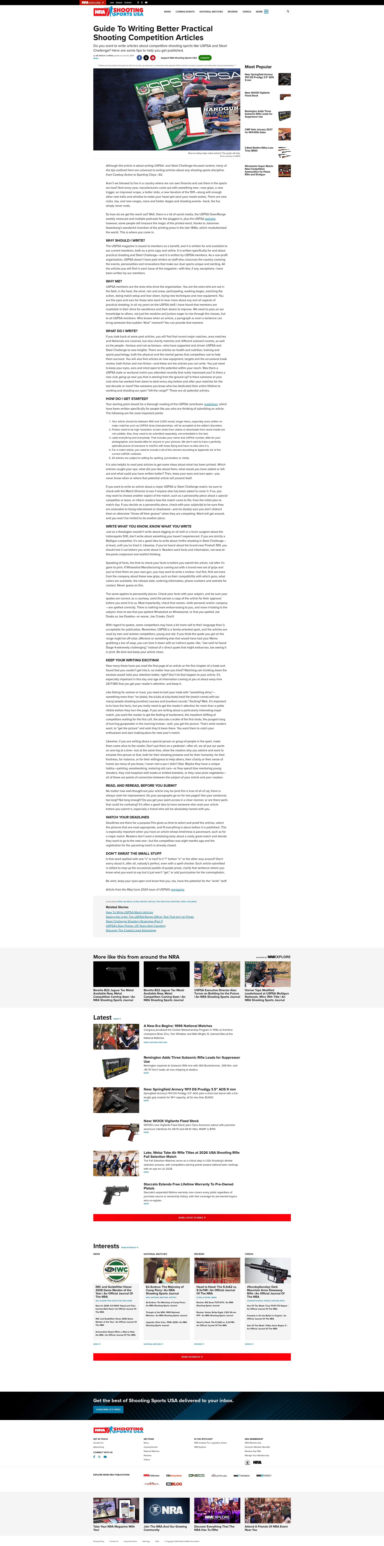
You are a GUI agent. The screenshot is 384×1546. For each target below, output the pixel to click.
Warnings (146, 1541)
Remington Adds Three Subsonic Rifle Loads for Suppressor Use (192, 1059)
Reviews (233, 11)
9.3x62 (199, 1297)
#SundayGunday (255, 1300)
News (167, 11)
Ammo (214, 1297)
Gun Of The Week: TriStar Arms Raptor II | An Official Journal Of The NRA (267, 1327)
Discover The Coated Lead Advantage (131, 930)
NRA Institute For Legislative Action (210, 1442)
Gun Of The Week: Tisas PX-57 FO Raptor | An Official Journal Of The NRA (267, 1307)
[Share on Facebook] (139, 56)
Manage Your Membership (257, 1455)
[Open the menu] (266, 11)
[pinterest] (153, 56)
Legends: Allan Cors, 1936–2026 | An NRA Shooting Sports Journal (166, 1324)
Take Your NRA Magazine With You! (114, 1528)
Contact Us (98, 1442)
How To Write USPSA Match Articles (129, 912)
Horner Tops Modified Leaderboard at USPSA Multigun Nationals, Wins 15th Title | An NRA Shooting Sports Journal (267, 995)
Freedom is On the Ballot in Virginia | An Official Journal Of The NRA (266, 1317)
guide (136, 901)
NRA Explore (200, 1447)
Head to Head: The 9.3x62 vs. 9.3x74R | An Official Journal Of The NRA (216, 1290)
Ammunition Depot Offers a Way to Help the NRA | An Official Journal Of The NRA (116, 1333)
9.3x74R (206, 1297)
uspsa (119, 901)
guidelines (211, 404)
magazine (177, 889)
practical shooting (170, 901)
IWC (97, 1300)
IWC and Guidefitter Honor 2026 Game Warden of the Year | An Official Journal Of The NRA (114, 1292)
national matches (159, 1297)
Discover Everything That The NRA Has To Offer (214, 1528)
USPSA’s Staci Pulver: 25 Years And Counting (135, 926)
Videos (247, 11)
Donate (128, 2)
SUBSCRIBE (108, 1409)
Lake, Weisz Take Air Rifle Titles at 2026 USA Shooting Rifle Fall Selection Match (192, 1154)
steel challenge (189, 901)
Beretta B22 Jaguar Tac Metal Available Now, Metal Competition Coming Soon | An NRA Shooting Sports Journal (114, 995)
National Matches (211, 11)
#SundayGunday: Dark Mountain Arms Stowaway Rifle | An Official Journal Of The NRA (266, 1292)
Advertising (98, 1447)
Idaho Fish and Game (122, 1300)
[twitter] (146, 56)
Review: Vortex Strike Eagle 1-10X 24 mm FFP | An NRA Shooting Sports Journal (216, 1314)
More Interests (128, 1247)
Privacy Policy (98, 1541)
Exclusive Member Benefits (257, 1447)
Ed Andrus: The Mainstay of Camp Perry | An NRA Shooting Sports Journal (165, 1290)
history (173, 1297)
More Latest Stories (204, 1217)
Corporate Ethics (130, 1541)
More (116, 1019)
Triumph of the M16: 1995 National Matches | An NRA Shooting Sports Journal (166, 1314)
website (210, 218)
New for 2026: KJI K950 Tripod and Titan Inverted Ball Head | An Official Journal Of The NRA (116, 1309)
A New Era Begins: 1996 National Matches (178, 1025)
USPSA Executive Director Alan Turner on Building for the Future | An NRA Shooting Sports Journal (217, 993)
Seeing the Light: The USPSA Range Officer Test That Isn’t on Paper (150, 917)
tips (158, 901)
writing (143, 901)
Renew (119, 2)
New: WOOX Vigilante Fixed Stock (171, 1120)
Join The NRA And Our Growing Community (165, 1528)
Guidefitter (105, 1300)
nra (148, 1297)
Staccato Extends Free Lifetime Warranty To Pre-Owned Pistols (188, 1186)
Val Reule (127, 901)
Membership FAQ (253, 1451)
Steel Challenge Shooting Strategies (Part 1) (134, 921)
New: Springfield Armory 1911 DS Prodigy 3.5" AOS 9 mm (190, 1089)
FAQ (157, 1541)
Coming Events (185, 11)
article (151, 901)
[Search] (288, 11)
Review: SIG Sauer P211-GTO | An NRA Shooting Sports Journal (214, 1304)
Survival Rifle (278, 1300)
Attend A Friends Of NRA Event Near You (266, 1528)
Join (112, 2)
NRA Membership (253, 1442)
